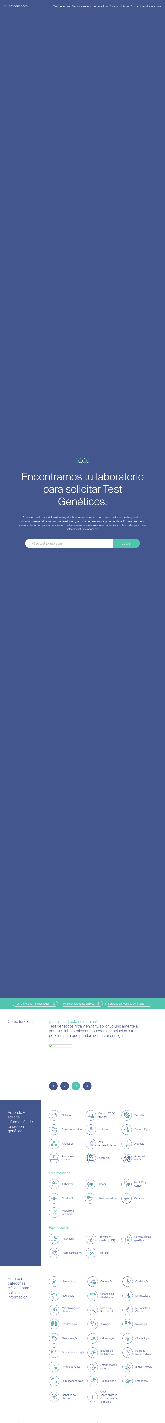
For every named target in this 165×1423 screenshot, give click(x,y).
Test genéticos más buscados (32, 1003)
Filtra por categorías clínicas (78, 1003)
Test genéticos (61, 6)
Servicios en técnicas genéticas (90, 6)
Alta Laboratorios (151, 6)
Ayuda (134, 6)
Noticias (124, 6)
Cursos (114, 6)
